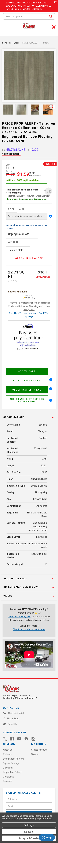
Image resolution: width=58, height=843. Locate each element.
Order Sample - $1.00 (26, 390)
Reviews (7, 781)
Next (52, 107)
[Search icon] (50, 16)
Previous (4, 107)
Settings (29, 825)
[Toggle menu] (4, 27)
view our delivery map (19, 616)
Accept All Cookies (29, 838)
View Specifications (11, 154)
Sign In (34, 754)
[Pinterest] (26, 739)
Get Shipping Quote (29, 258)
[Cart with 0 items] (53, 26)
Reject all (29, 831)
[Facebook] (12, 739)
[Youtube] (19, 739)
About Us (7, 749)
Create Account (39, 749)
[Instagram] (33, 739)
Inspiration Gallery (12, 772)
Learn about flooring (13, 758)
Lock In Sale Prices (26, 380)
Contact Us (8, 776)
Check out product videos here (29, 629)
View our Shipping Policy (38, 196)
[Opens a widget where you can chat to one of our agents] (47, 838)
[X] (5, 739)
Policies (7, 754)
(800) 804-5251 (15, 713)
